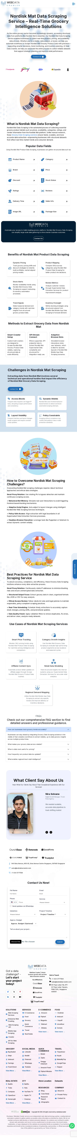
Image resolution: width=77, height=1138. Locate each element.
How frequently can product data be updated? (24, 754)
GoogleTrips (61, 1066)
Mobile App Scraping (12, 1035)
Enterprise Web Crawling (13, 1023)
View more (42, 1035)
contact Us (14, 389)
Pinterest (28, 1062)
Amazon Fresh (46, 1071)
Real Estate (29, 1037)
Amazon (44, 1016)
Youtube (28, 1070)
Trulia (10, 1091)
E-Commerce (29, 1016)
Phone (12, 901)
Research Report (44, 1101)
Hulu (25, 1091)
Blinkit (43, 1057)
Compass (11, 1094)
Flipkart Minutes (46, 1074)
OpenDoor (11, 1098)
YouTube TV (28, 1094)
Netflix (26, 1087)
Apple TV (27, 1098)
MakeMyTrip (61, 1062)
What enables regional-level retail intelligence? (24, 759)
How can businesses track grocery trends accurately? (27, 729)
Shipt (10, 1059)
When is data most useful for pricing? (21, 749)
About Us (60, 1094)
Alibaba (44, 1031)
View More (10, 1074)
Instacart (60, 1019)
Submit (60, 945)
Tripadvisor (61, 1055)
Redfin (10, 1087)
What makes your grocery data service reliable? (25, 744)
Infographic (45, 1105)
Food (26, 1019)
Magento (44, 1023)
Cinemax (27, 1102)
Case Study (45, 1097)
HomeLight (12, 1102)
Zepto (43, 1061)
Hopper (59, 1070)
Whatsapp (28, 1066)
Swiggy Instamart (44, 1066)
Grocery (28, 1023)
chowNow (60, 1027)
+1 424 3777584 (17, 876)
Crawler (11, 1040)
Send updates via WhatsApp (23, 909)
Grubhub (60, 1016)
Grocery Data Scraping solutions (24, 135)
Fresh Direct (12, 1070)
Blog (42, 1094)
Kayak (59, 1059)
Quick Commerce (29, 1028)
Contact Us (37, 57)
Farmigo (11, 1066)
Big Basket (12, 1055)
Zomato (59, 1031)
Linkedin (28, 1055)
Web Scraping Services (13, 1017)
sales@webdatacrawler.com (21, 871)
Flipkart (43, 1019)
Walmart (44, 1027)
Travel (27, 1033)
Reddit (27, 1059)
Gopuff (59, 1023)
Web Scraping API (13, 1029)
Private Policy (62, 1097)
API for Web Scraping (12, 1045)
